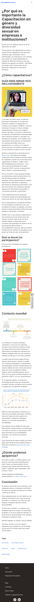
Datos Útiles (9, 591)
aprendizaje (6, 554)
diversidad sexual (17, 543)
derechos (5, 548)
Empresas (5, 543)
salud (13, 548)
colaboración (22, 548)
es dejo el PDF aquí (20, 476)
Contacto (8, 587)
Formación (8, 572)
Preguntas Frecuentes (12, 576)
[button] (8, 2)
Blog (6, 583)
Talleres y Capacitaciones (14, 595)
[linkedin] (19, 599)
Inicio (7, 568)
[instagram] (14, 599)
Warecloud (5, 155)
